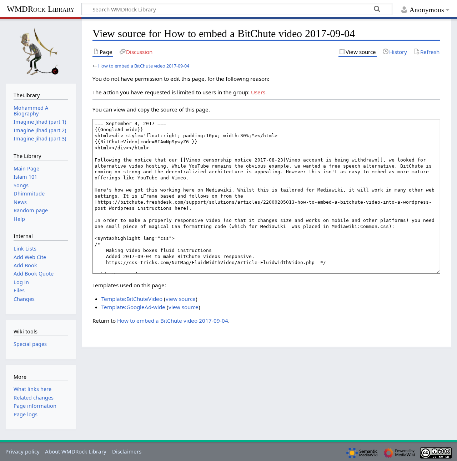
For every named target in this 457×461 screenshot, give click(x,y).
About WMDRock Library (75, 451)
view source (181, 298)
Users (258, 92)
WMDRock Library (41, 9)
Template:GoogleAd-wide (133, 307)
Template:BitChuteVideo (131, 298)
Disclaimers (126, 451)
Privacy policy (22, 451)
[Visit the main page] (40, 50)
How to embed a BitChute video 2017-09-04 (143, 66)
